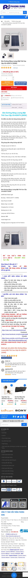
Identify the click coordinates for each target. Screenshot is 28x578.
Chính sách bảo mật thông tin (9, 460)
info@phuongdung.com (11, 534)
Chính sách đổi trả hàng (7, 471)
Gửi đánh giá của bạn (6, 357)
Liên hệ (3, 435)
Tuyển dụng (5, 443)
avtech (24, 555)
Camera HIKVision (10, 551)
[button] (7, 83)
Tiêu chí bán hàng (6, 438)
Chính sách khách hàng (7, 473)
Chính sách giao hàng (7, 457)
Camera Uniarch (13, 555)
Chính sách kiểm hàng (7, 468)
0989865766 (8, 95)
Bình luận (14, 107)
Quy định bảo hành (6, 441)
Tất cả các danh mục (5, 12)
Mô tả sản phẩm (6, 104)
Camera (20, 555)
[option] (14, 39)
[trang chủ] (2, 21)
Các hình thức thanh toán (8, 465)
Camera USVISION (15, 553)
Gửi (24, 424)
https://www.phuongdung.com (13, 536)
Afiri (22, 553)
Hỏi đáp (20, 107)
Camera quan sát (14, 549)
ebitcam (8, 557)
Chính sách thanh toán (7, 454)
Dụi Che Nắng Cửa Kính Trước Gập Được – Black (20, 397)
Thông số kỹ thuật (17, 104)
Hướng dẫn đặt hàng (7, 462)
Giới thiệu (4, 432)
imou (24, 557)
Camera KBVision (5, 553)
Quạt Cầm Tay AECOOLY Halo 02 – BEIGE (7, 397)
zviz (16, 557)
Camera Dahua (20, 551)
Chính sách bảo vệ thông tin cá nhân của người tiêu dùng (14, 447)
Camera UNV (4, 555)
